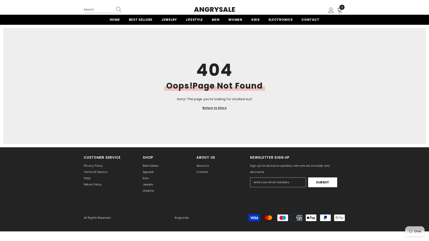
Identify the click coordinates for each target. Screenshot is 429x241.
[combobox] (98, 9)
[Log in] (331, 10)
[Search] (103, 9)
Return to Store (214, 108)
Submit (322, 182)
